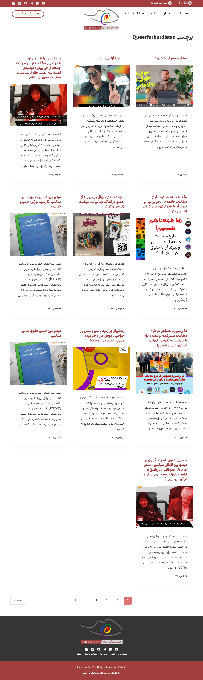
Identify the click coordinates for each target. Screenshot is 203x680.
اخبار (167, 14)
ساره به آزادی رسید (111, 58)
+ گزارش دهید (28, 14)
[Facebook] (25, 3)
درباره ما (153, 14)
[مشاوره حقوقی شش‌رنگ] (164, 86)
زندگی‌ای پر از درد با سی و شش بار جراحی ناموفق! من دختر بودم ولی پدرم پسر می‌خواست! (102, 336)
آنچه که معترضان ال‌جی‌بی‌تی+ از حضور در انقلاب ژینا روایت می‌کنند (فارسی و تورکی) (101, 202)
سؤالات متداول (158, 3)
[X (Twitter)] (19, 3)
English (183, 3)
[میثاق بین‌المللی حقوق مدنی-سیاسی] (38, 363)
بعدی (19, 600)
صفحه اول (180, 14)
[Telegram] (31, 3)
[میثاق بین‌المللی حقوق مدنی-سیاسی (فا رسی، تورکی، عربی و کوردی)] (38, 234)
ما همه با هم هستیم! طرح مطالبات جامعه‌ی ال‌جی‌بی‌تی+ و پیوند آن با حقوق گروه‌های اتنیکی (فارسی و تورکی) (165, 204)
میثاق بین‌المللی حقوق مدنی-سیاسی (40, 333)
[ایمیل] (43, 3)
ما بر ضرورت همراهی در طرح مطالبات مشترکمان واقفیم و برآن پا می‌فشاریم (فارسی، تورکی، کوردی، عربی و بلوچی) (165, 338)
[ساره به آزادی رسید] (101, 86)
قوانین (114, 14)
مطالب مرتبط (133, 14)
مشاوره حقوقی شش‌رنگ (170, 58)
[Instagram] (13, 3)
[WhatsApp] (37, 3)
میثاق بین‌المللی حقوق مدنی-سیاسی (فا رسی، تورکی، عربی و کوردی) (40, 202)
